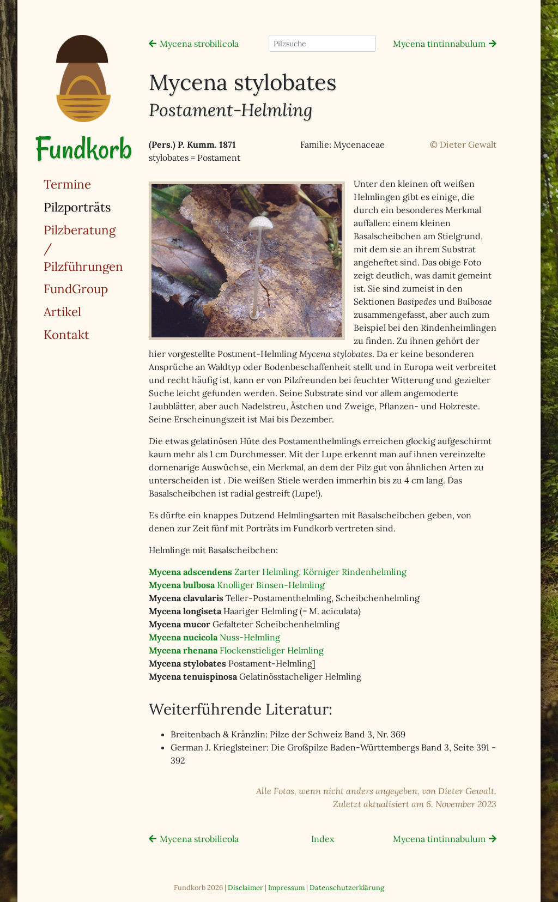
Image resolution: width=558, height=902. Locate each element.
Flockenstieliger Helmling (236, 650)
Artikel (62, 311)
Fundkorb (83, 148)
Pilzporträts (105, 206)
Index (322, 838)
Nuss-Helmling (214, 637)
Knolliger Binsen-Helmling (237, 584)
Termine (67, 184)
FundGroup (76, 288)
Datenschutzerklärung (347, 887)
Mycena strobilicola (199, 43)
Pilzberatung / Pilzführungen (83, 248)
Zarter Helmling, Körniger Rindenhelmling (278, 571)
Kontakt (66, 334)
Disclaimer (245, 887)
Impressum (286, 887)
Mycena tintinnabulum (439, 43)
